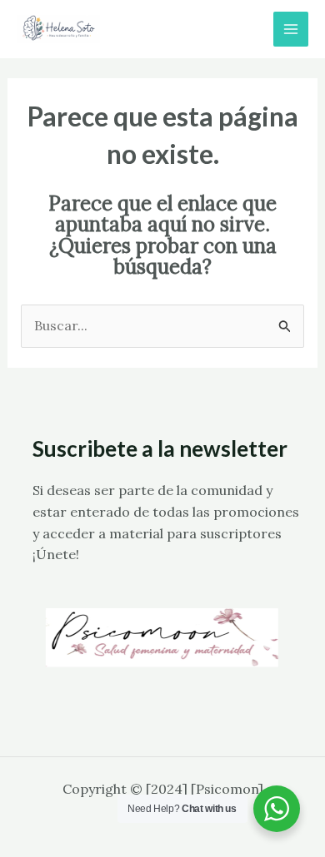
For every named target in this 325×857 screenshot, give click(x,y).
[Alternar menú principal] (290, 29)
